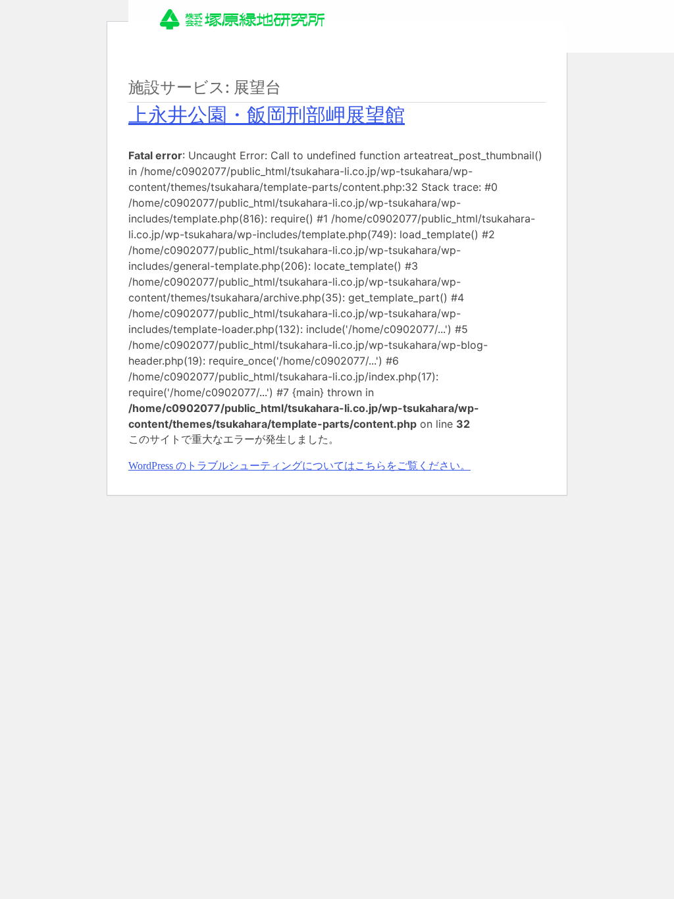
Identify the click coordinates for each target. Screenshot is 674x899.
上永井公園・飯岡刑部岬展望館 (266, 114)
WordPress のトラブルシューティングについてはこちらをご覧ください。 (299, 465)
